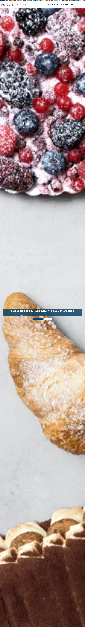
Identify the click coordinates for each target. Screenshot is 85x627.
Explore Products (7, 321)
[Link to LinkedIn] (83, 4)
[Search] (75, 4)
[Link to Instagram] (79, 4)
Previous (2, 313)
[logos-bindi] (14, 4)
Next (82, 313)
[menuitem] (48, 4)
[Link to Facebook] (81, 4)
